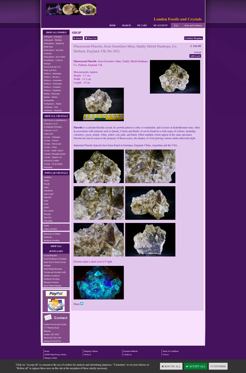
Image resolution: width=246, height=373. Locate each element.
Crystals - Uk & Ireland (53, 163)
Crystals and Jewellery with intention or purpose (55, 274)
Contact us (127, 354)
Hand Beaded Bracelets (53, 268)
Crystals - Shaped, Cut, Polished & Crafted (53, 159)
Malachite (47, 197)
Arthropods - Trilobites (53, 40)
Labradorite (48, 190)
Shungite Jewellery (51, 282)
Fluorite (47, 183)
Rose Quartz (49, 210)
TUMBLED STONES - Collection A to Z (53, 129)
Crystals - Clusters (51, 140)
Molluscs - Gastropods (53, 83)
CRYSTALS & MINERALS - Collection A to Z (56, 122)
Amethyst (47, 177)
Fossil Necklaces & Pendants (55, 258)
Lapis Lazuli (48, 193)
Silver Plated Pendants (52, 285)
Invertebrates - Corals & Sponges (53, 62)
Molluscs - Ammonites (53, 80)
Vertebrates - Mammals (53, 110)
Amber (46, 225)
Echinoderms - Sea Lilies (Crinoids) (53, 52)
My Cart (142, 25)
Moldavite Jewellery (52, 240)
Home (112, 25)
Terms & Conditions (171, 351)
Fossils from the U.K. (52, 66)
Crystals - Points (50, 147)
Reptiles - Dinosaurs (52, 93)
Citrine (46, 180)
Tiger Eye (47, 217)
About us (87, 354)
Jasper (46, 187)
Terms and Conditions (193, 25)
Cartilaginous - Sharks (52, 103)
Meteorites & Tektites (52, 233)
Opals (46, 200)
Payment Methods (130, 351)
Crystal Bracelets (50, 255)
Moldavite (48, 237)
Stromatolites (49, 100)
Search (126, 25)
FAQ (176, 25)
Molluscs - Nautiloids (52, 90)
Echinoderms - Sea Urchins (54, 56)
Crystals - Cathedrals (52, 137)
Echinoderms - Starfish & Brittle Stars (54, 45)
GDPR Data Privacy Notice (55, 354)
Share (77, 304)
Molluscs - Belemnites (52, 73)
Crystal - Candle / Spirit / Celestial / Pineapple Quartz (54, 152)
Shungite (47, 214)
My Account (160, 25)
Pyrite (46, 204)
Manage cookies (50, 357)
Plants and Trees (50, 70)
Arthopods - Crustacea (53, 36)
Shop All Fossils (56, 32)
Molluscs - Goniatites (52, 86)
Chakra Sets (48, 133)
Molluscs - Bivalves (52, 76)
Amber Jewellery (50, 228)
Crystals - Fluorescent (52, 143)
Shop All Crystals (56, 116)
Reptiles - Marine (50, 97)
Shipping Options (91, 351)
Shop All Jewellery (56, 248)
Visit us (166, 354)
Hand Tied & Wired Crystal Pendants (55, 264)
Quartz (46, 207)
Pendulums (48, 167)
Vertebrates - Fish (51, 107)
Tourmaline (48, 220)
